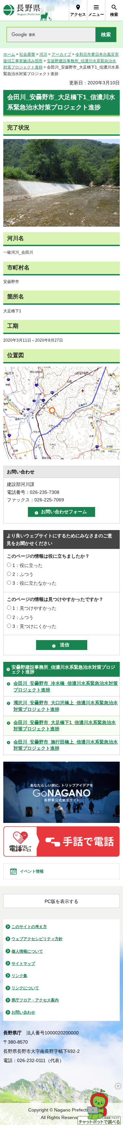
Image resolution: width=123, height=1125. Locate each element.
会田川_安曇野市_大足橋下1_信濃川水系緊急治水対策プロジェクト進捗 (64, 726)
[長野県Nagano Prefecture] (21, 10)
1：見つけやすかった (34, 608)
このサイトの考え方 (29, 926)
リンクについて (25, 988)
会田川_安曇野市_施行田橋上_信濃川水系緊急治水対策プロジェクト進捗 (65, 745)
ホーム (9, 54)
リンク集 (19, 975)
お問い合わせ (23, 1012)
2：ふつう (22, 574)
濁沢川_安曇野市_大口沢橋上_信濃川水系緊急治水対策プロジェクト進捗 (65, 706)
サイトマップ (23, 963)
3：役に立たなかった (34, 583)
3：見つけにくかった (34, 626)
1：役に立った (27, 565)
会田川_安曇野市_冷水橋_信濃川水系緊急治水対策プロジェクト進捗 (65, 686)
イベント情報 (32, 871)
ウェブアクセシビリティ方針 (37, 939)
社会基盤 (27, 54)
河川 (43, 54)
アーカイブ (61, 54)
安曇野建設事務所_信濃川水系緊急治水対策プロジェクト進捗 (63, 669)
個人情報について (27, 951)
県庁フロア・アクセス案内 (35, 1000)
